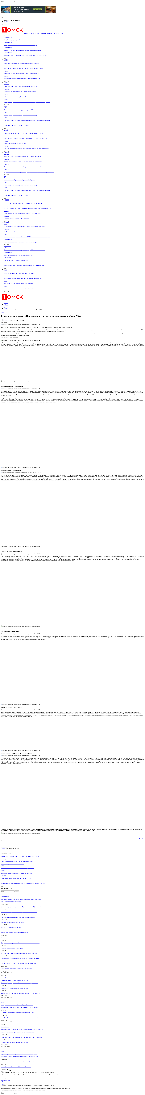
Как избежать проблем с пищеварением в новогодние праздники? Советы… (20, 1056)
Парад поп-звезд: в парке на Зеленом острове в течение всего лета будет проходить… (26, 138)
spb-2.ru (3, 1082)
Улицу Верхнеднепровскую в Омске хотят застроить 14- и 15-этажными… (20, 1007)
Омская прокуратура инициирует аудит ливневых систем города (20, 115)
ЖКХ (5, 176)
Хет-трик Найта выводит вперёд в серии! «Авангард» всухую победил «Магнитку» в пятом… (28, 208)
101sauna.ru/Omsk (5, 1080)
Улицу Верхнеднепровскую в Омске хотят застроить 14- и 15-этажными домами (24, 39)
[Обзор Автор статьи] (4, 847)
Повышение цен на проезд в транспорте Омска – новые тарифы (20, 242)
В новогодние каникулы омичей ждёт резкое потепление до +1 (17, 861)
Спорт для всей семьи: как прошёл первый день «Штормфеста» (20, 273)
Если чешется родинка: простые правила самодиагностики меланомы (22, 78)
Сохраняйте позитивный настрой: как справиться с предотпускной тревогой (23, 68)
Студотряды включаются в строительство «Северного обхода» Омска (18, 1061)
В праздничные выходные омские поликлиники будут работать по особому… (21, 958)
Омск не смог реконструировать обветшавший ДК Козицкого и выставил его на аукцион (27, 120)
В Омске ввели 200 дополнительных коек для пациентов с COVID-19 (19, 912)
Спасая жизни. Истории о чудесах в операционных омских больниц (21, 63)
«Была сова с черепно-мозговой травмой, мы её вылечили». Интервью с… (23, 156)
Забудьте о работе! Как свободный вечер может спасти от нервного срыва (20, 856)
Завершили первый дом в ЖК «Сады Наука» (12, 922)
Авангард (6, 199)
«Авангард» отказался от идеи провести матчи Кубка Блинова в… (18, 1032)
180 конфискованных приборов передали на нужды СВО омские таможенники (24, 110)
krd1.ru (2, 1081)
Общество (6, 82)
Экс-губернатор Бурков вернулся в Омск (11, 927)
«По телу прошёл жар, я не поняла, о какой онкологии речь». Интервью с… (23, 161)
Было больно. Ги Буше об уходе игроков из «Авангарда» (18, 283)
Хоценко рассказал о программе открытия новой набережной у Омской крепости (25, 55)
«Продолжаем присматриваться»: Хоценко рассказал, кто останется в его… (20, 943)
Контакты (6, 22)
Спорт (5, 269)
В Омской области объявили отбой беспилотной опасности (16, 1067)
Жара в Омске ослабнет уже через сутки (11, 901)
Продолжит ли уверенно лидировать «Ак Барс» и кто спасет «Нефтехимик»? (20, 906)
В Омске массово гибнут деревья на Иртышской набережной (19, 180)
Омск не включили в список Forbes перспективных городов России (18, 963)
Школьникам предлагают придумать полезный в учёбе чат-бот (20, 91)
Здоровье (6, 59)
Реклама (6, 21)
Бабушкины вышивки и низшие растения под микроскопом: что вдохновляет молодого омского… (29, 172)
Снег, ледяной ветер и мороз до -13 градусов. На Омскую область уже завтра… (21, 899)
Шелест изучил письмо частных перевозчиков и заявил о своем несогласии (20, 937)
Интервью (6, 152)
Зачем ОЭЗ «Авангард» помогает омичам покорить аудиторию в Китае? (22, 50)
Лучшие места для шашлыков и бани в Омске (15, 143)
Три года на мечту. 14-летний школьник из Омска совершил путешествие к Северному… (27, 102)
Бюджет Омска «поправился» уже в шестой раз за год (14, 932)
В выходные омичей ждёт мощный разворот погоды (14, 980)
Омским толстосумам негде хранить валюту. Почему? (14, 988)
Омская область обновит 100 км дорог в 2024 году (17, 125)
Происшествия (7, 246)
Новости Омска (8, 36)
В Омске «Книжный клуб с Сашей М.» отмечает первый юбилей (20, 86)
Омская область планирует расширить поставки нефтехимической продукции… (21, 1037)
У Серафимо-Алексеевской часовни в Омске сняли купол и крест (20, 45)
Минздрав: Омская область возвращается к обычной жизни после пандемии (20, 993)
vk (4, 24)
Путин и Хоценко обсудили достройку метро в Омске (14, 1042)
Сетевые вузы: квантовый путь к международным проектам (16, 968)
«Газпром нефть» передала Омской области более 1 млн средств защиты (19, 983)
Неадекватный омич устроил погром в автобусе (16, 260)
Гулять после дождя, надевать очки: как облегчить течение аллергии (21, 73)
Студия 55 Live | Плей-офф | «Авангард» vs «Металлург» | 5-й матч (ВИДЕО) (23, 203)
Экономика (6, 222)
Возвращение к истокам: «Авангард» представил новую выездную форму (23, 278)
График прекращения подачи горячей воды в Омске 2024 (18, 255)
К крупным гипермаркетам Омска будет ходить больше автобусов (18, 917)
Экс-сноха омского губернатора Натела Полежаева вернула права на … (19, 953)
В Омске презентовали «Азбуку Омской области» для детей (19, 96)
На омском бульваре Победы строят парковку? (12, 948)
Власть (5, 106)
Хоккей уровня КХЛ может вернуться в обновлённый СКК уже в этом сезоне (24, 288)
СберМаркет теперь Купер (10, 231)
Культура (6, 129)
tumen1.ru (3, 1084)
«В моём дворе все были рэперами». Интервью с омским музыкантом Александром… (26, 167)
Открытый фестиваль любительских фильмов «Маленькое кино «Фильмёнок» (24, 133)
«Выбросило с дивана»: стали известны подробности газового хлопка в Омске (24, 265)
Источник (141, 838)
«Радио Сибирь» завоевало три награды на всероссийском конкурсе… (19, 1054)
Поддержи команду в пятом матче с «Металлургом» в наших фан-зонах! (22, 213)
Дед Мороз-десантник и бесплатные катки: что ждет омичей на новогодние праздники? (26, 148)
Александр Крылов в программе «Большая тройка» (17, 218)
